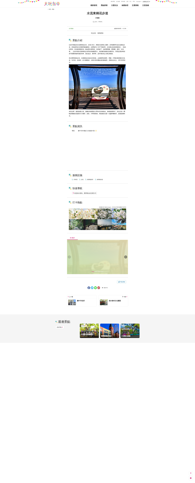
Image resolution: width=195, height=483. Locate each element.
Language (138, 1)
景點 (53, 9)
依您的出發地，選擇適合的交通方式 (85, 193)
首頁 (50, 9)
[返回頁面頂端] (191, 473)
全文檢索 (118, 1)
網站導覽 (113, 1)
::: (109, 1)
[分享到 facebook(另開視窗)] (89, 287)
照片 (73, 238)
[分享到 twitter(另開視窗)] (92, 287)
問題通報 (122, 282)
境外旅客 (123, 1)
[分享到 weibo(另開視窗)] (98, 287)
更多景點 (59, 327)
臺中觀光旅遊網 (52, 4)
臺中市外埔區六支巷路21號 (86, 131)
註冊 (127, 1)
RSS (134, 1)
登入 (131, 1)
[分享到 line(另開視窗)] (95, 287)
